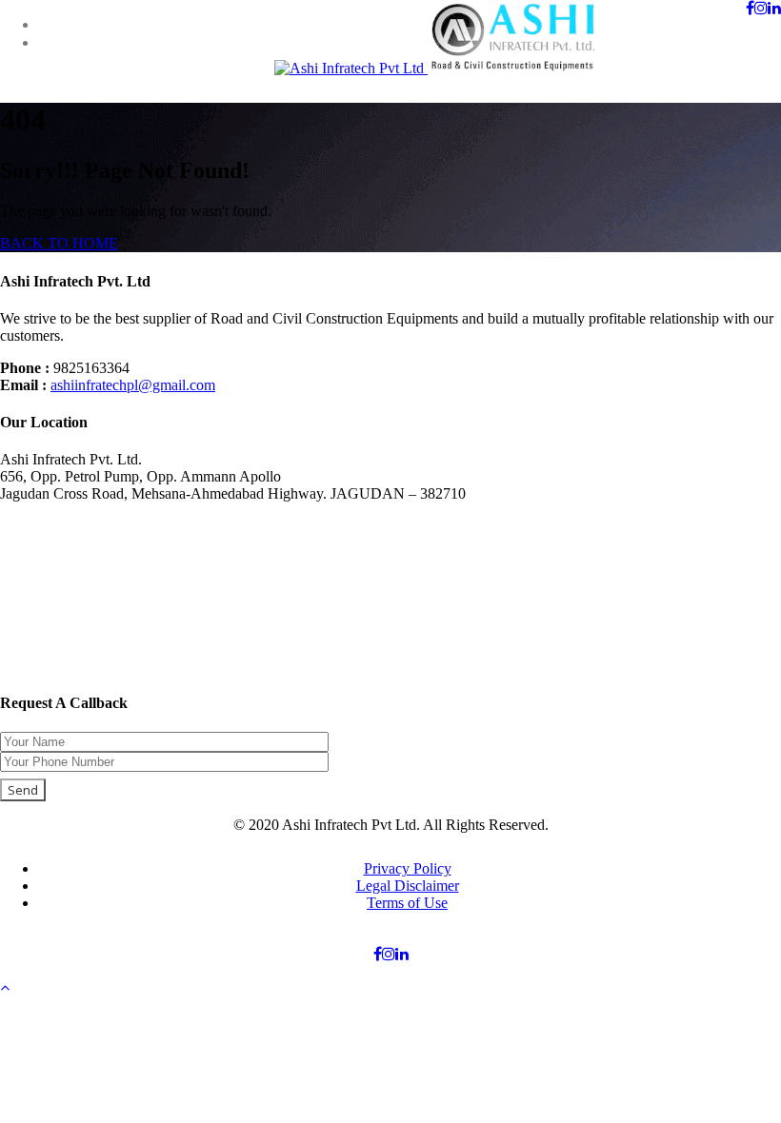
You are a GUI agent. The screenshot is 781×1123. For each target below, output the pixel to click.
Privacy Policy (407, 868)
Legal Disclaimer (407, 885)
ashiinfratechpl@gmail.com (132, 385)
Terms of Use (407, 903)
